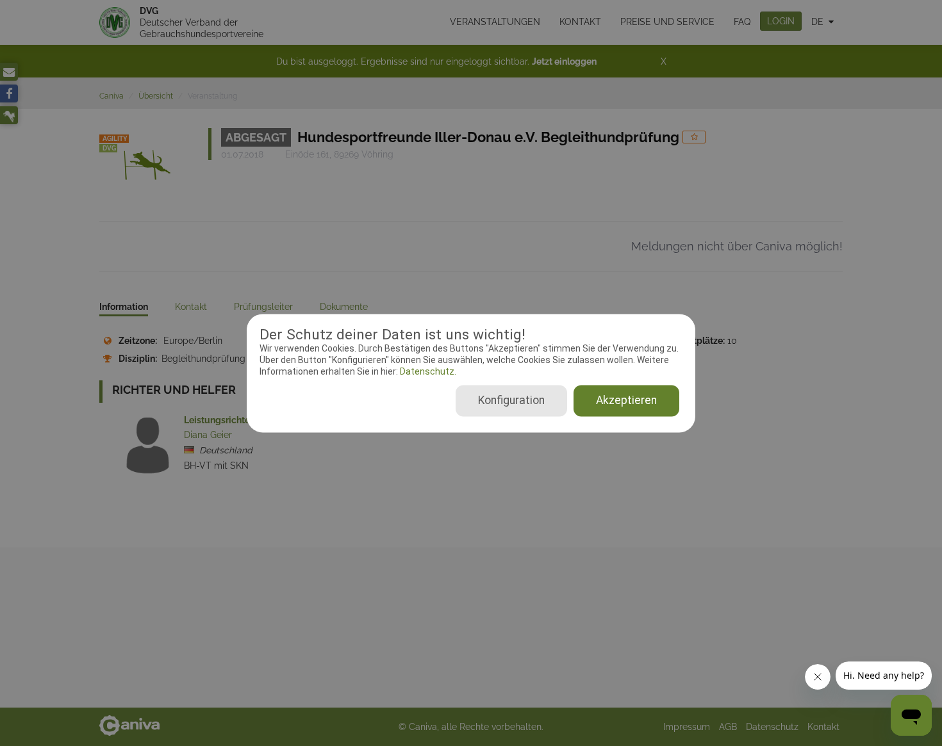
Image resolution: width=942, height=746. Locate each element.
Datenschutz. (427, 372)
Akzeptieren (626, 400)
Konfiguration (511, 400)
